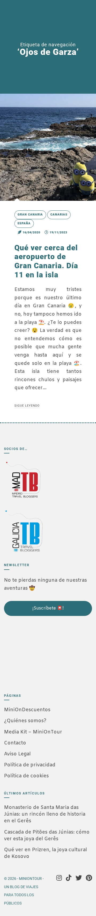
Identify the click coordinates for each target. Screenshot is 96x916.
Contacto (15, 743)
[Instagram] (59, 878)
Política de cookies (26, 776)
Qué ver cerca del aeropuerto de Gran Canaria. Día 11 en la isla (46, 261)
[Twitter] (78, 878)
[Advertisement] (30, 652)
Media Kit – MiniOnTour (33, 732)
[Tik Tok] (68, 878)
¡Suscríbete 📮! (48, 608)
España (24, 223)
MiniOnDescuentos (27, 710)
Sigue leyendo (27, 405)
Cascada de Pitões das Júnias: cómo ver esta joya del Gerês (47, 835)
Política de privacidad (29, 765)
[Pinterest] (89, 878)
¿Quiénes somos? (25, 721)
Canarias (58, 214)
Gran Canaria (30, 214)
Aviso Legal (17, 754)
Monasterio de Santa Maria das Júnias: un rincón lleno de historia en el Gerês (44, 814)
